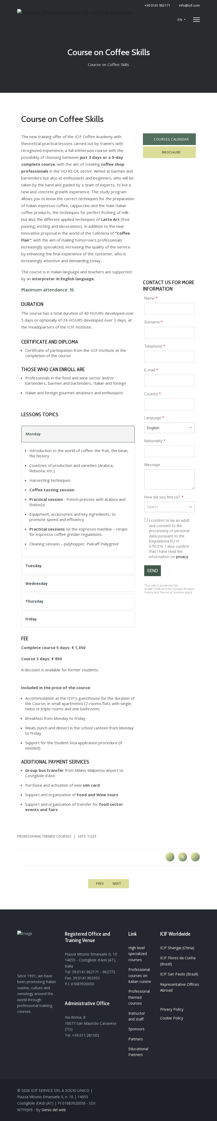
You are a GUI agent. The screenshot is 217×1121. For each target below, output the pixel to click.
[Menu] (196, 19)
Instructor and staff (136, 1016)
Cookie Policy (171, 1018)
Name (150, 298)
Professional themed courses (44, 836)
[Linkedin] (182, 1091)
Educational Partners (138, 1051)
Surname (153, 322)
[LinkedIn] (195, 856)
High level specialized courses (137, 953)
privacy (182, 556)
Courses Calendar (171, 139)
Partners (135, 1038)
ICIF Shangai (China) (177, 947)
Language (154, 418)
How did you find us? (163, 497)
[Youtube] (175, 1091)
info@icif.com (189, 5)
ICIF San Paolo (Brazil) (179, 974)
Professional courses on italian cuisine (139, 975)
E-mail (151, 370)
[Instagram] (190, 1091)
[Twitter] (182, 856)
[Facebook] (169, 856)
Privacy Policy (171, 1009)
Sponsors (136, 1028)
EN (180, 19)
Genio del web (54, 1109)
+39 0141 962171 (157, 5)
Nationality (154, 441)
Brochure (171, 152)
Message (152, 464)
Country (152, 394)
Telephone (154, 346)
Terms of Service (172, 592)
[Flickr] (197, 1091)
